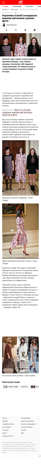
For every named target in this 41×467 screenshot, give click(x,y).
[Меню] (3, 2)
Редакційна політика (8, 424)
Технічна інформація (27, 427)
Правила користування (27, 421)
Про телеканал (6, 427)
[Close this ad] (39, 456)
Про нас (4, 418)
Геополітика (17, 6)
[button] (6, 30)
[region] (20, 462)
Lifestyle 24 (5, 9)
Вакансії (4, 433)
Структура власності (8, 436)
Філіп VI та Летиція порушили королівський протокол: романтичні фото (17, 112)
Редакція (5, 421)
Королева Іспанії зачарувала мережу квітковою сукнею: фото (29, 9)
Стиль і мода (14, 9)
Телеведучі (5, 430)
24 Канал (5, 6)
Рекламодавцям (25, 418)
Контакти (23, 430)
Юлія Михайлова (11, 25)
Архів (22, 433)
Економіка (29, 6)
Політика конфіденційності (28, 424)
